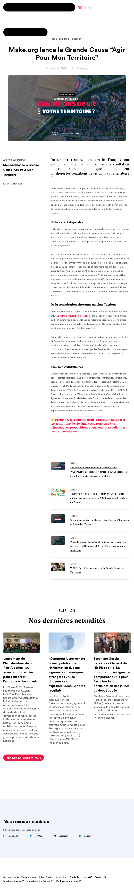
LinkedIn (88, 836)
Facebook (13, 836)
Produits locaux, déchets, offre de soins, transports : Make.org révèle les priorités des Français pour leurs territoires (98, 546)
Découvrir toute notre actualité (24, 758)
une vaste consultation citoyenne (72, 316)
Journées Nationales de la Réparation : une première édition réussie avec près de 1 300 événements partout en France (99, 498)
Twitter (38, 836)
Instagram (63, 836)
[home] (85, 7)
